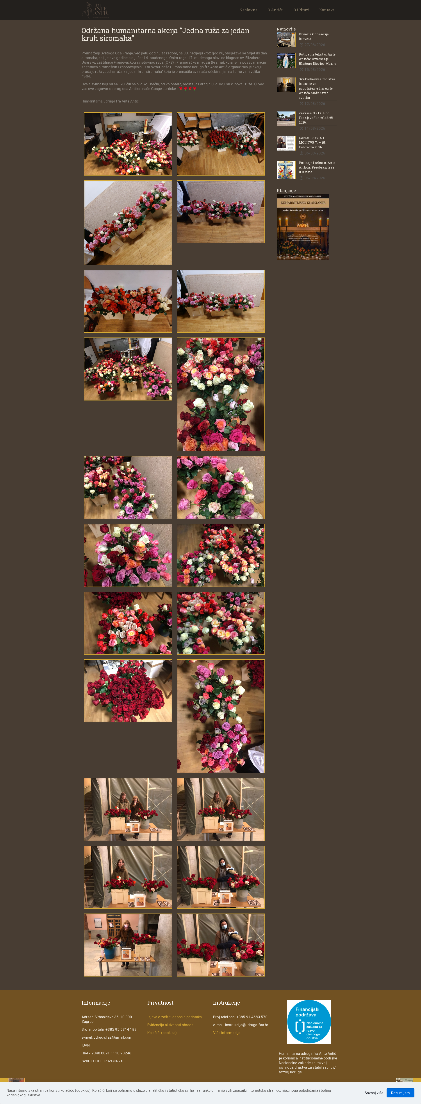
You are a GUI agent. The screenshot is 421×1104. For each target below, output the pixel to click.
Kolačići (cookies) (162, 1032)
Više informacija (226, 1032)
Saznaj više (374, 1093)
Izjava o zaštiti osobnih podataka (174, 1017)
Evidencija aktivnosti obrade (170, 1025)
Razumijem (400, 1093)
